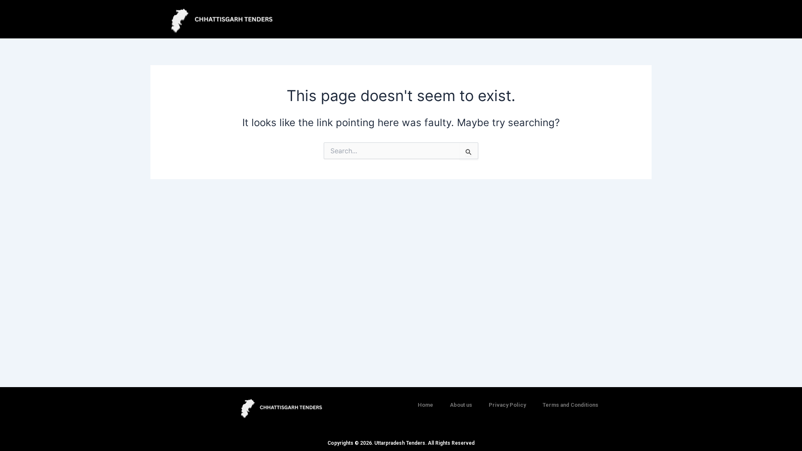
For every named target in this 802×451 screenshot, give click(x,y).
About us (461, 405)
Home (425, 405)
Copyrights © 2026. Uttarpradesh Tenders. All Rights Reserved (401, 443)
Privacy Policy (507, 405)
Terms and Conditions (570, 405)
